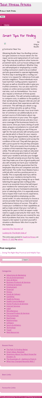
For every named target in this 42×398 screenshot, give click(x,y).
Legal (8, 308)
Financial (10, 289)
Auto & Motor (12, 280)
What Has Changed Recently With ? (20, 361)
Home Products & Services (17, 304)
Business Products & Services (18, 282)
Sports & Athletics (13, 325)
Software (10, 323)
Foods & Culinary (13, 294)
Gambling (10, 296)
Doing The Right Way (9, 252)
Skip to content (6, 21)
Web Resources (12, 332)
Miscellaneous (12, 311)
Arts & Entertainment (15, 277)
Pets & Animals (12, 315)
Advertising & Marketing (16, 275)
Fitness (9, 292)
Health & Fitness (29, 237)
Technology (11, 327)
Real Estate (10, 318)
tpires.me (36, 397)
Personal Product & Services (18, 313)
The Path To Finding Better (17, 349)
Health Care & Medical (15, 301)
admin (20, 239)
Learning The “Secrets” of (12, 229)
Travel (8, 330)
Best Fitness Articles (15, 4)
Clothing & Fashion (14, 285)
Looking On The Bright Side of (14, 233)
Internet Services (13, 306)
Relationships (11, 320)
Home (6, 25)
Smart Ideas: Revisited (15, 352)
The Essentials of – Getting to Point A (21, 359)
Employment (11, 287)
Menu (2, 17)
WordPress (20, 397)
